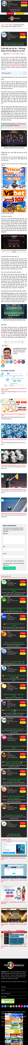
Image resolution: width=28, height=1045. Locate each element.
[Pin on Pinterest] (19, 342)
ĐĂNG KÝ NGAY (24, 2)
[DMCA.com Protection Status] (8, 1001)
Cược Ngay (23, 34)
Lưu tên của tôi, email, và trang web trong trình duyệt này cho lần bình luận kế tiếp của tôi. (13, 563)
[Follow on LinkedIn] (16, 1006)
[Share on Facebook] (8, 342)
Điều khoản (3, 996)
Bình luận (5, 533)
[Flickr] (22, 1006)
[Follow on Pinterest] (13, 1006)
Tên (4, 546)
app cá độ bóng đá (19, 124)
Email (5, 553)
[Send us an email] (8, 1006)
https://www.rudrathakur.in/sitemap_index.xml (16, 981)
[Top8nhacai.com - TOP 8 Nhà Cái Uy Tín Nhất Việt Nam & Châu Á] (14, 18)
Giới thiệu (3, 987)
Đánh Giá (23, 37)
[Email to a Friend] (15, 342)
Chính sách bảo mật (5, 993)
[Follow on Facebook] (2, 1006)
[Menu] (2, 18)
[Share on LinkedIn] (22, 342)
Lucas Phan (22, 53)
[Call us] (11, 1006)
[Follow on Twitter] (5, 1006)
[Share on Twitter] (12, 342)
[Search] (26, 18)
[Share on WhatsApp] (5, 342)
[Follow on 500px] (24, 1006)
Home (3, 24)
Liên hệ (2, 990)
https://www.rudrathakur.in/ (9, 359)
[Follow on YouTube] (19, 1006)
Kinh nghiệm (9, 24)
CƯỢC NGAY (24, 5)
